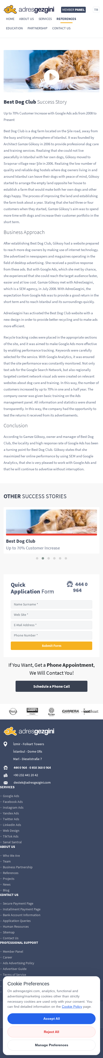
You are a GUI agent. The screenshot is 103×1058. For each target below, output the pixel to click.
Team (6, 861)
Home (10, 19)
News (6, 884)
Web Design (10, 830)
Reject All (51, 1032)
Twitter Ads (10, 819)
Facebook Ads (12, 802)
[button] (37, 558)
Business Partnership (17, 867)
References (66, 19)
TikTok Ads (10, 836)
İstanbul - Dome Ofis (27, 751)
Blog (5, 890)
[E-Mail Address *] (51, 625)
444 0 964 (80, 587)
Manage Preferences (51, 1045)
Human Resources (15, 926)
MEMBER (73, 9)
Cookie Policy (72, 1006)
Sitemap (8, 932)
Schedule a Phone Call (51, 686)
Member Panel (12, 951)
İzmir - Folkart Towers (28, 744)
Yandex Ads (10, 813)
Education (14, 28)
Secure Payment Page (17, 903)
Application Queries (16, 921)
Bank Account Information (21, 915)
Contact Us (61, 28)
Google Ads (10, 796)
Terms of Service (14, 974)
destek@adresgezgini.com (32, 782)
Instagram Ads (12, 807)
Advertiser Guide (14, 969)
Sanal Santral (12, 842)
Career (7, 957)
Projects (8, 878)
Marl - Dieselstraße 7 (27, 759)
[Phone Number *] (51, 635)
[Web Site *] (51, 615)
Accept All (51, 1018)
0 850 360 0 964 (40, 767)
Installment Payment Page (21, 909)
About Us (26, 19)
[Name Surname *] (51, 604)
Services (45, 19)
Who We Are (11, 855)
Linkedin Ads (11, 825)
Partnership (37, 28)
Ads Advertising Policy (18, 963)
